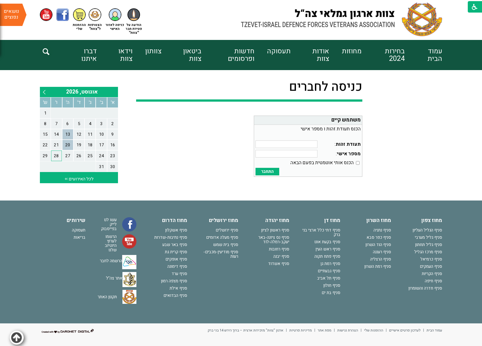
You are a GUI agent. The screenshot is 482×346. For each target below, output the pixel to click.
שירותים (76, 220)
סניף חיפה (433, 281)
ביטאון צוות (192, 55)
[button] (115, 19)
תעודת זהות (348, 144)
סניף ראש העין (327, 249)
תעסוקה (279, 51)
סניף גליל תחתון (428, 245)
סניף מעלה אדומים (222, 237)
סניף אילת (178, 288)
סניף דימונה (177, 266)
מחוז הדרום (174, 220)
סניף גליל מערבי (428, 237)
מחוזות (352, 51)
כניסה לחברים (325, 87)
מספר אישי (349, 153)
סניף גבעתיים (329, 271)
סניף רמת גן (330, 264)
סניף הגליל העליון (427, 230)
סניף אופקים (176, 259)
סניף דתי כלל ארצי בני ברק (321, 232)
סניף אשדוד (278, 264)
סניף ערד (179, 274)
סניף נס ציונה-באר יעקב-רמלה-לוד (273, 239)
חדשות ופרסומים (241, 55)
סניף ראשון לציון (275, 230)
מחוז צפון (431, 220)
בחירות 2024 (395, 55)
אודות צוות (320, 55)
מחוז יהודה (277, 220)
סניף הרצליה (380, 259)
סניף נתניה (382, 230)
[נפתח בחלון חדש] (46, 14)
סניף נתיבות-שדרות (170, 237)
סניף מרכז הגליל (428, 252)
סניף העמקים (431, 266)
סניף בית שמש (225, 245)
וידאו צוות (125, 55)
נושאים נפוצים (11, 14)
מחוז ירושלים (223, 220)
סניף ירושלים (227, 230)
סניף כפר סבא (379, 237)
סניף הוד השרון (378, 245)
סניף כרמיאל (431, 259)
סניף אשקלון (176, 230)
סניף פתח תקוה (327, 256)
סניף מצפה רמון (174, 281)
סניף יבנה (281, 256)
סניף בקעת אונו (327, 242)
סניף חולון (331, 285)
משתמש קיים (346, 120)
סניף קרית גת (176, 252)
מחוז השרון (378, 220)
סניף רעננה (382, 252)
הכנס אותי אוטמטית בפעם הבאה (322, 162)
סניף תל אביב (328, 278)
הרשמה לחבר (111, 260)
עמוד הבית (434, 55)
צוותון (153, 51)
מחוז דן (332, 220)
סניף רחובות (279, 249)
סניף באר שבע (174, 245)
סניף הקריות (432, 274)
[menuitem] (423, 55)
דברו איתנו (89, 55)
